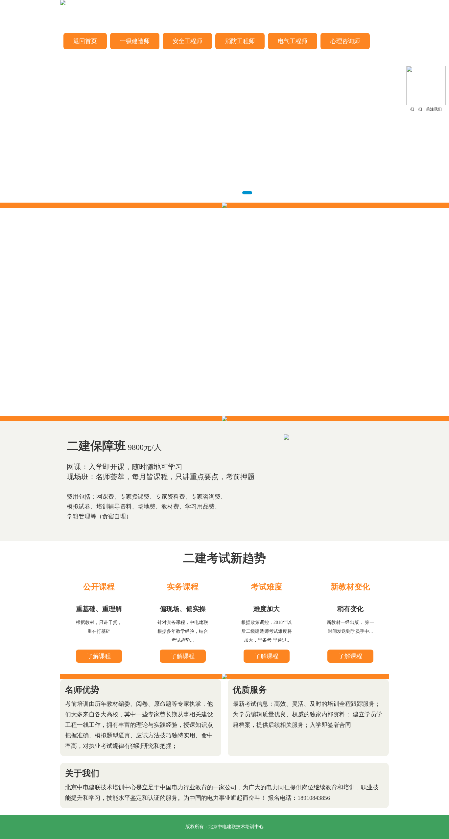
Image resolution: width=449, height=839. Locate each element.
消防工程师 (240, 41)
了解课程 (99, 656)
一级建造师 (135, 41)
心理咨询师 (345, 41)
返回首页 (85, 41)
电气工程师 (292, 41)
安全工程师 (187, 41)
